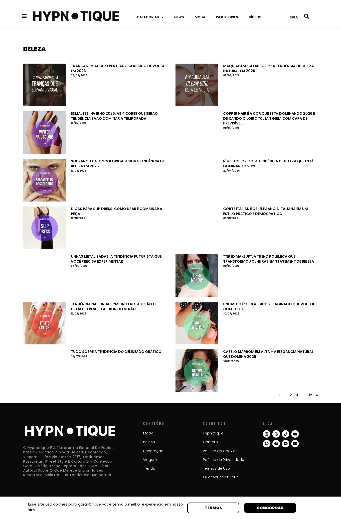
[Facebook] (276, 443)
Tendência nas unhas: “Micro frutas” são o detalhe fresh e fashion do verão (113, 306)
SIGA (294, 17)
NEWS (179, 17)
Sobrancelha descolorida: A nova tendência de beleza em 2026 (118, 164)
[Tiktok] (285, 434)
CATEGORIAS (148, 17)
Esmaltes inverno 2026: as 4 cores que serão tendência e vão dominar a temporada (114, 116)
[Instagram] (266, 434)
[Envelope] (295, 443)
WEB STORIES (227, 17)
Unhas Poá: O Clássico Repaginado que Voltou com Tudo (269, 306)
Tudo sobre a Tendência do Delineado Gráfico (116, 351)
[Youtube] (295, 434)
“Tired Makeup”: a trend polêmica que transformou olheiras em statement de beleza (268, 259)
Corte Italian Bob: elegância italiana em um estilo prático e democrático (265, 211)
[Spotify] (285, 443)
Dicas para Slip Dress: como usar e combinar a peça (116, 211)
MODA (200, 17)
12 (310, 395)
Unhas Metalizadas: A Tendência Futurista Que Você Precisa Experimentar (116, 259)
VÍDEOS (255, 17)
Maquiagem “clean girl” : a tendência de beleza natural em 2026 (268, 68)
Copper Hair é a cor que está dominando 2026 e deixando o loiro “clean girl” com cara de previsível (269, 118)
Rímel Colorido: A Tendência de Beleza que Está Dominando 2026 (268, 164)
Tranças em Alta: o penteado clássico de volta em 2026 (118, 68)
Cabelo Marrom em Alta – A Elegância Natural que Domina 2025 (268, 354)
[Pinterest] (266, 443)
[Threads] (276, 434)
